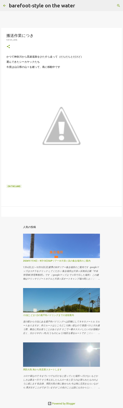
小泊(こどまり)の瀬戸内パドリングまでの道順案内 (48, 315)
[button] (8, 47)
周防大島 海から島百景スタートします (42, 369)
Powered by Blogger (63, 403)
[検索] (80, 5)
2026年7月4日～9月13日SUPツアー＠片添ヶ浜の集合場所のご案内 (56, 260)
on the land (14, 186)
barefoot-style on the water (42, 5)
